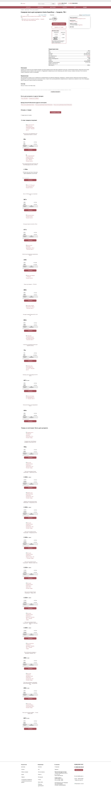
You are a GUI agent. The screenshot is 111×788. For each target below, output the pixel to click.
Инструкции (40, 777)
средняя (88, 55)
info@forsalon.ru (80, 776)
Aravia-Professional (86, 14)
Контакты (40, 7)
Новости (39, 774)
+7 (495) (72, 3)
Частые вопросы (41, 771)
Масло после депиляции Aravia (27, 104)
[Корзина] (86, 4)
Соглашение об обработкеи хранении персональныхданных (26, 781)
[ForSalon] (29, 4)
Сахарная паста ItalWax (33, 98)
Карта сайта (40, 782)
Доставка (53, 7)
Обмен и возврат (24, 771)
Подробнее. (80, 24)
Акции (85, 7)
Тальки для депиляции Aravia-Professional (43, 104)
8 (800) (62, 3)
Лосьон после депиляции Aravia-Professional (62, 104)
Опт (75, 7)
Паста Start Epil (24, 98)
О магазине (57, 766)
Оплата (65, 7)
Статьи (39, 779)
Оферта (23, 777)
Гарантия (56, 769)
